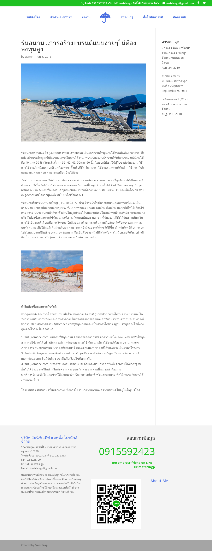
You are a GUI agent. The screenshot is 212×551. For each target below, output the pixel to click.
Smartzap (41, 545)
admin (29, 57)
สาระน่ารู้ (127, 17)
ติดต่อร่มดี (179, 17)
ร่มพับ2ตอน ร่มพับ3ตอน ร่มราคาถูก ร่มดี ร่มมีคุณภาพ (174, 81)
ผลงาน (86, 17)
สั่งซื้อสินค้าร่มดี (153, 17)
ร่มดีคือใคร (33, 17)
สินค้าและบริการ (61, 17)
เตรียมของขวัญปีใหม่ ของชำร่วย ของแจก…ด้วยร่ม (175, 104)
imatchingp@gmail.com (44, 468)
